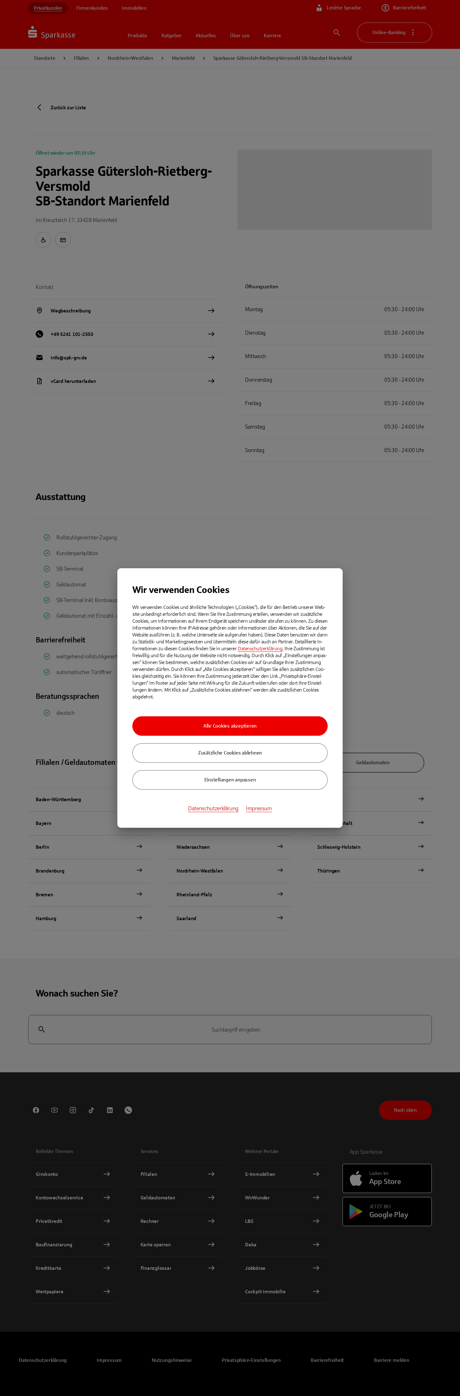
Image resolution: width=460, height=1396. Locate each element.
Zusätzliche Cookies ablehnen (230, 752)
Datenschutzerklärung (260, 648)
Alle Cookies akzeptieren (230, 726)
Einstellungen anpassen (230, 779)
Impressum (259, 808)
